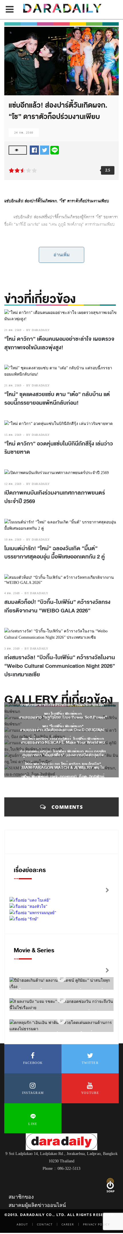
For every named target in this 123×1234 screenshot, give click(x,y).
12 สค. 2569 (12, 483)
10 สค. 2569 (12, 539)
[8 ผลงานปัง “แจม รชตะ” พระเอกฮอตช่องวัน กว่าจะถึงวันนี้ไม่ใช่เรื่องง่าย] (61, 999)
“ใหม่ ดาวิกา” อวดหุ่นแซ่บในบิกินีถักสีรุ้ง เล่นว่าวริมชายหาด (58, 448)
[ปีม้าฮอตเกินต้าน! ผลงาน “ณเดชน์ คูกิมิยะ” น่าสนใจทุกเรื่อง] (61, 977)
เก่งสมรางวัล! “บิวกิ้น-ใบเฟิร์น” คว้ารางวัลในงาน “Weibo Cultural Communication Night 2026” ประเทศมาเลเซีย (59, 666)
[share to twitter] (44, 150)
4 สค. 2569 (12, 593)
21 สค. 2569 (12, 330)
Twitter (90, 1062)
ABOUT (22, 1224)
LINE (32, 1124)
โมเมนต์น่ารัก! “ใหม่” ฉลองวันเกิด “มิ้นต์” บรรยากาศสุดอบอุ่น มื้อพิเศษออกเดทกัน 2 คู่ (54, 553)
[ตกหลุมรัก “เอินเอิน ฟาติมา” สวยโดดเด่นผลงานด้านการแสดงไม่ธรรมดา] (61, 1020)
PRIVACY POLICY (96, 1224)
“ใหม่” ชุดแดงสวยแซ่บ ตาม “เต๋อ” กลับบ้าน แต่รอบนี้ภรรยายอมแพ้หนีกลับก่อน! (57, 399)
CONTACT (45, 1224)
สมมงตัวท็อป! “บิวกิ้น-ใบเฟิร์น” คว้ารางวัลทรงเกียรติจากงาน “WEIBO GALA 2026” (57, 606)
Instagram (33, 1092)
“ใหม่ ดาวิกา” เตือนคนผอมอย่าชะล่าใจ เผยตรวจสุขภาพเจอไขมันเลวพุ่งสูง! (59, 343)
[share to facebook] (34, 150)
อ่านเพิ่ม (61, 254)
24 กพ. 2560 (23, 132)
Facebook (33, 1062)
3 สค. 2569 (12, 648)
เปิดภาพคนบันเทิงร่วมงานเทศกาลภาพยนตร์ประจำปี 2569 (54, 497)
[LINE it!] (54, 150)
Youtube (90, 1092)
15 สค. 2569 (12, 434)
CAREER (67, 1224)
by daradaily (38, 330)
